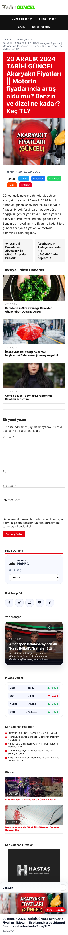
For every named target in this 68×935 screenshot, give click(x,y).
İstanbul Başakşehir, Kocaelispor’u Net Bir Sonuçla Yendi (31, 752)
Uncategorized (24, 39)
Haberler (8, 39)
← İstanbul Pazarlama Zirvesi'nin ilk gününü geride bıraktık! (15, 251)
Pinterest (25, 185)
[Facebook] (9, 603)
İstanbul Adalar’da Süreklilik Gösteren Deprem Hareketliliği (33, 738)
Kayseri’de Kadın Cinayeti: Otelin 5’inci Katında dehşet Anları (33, 759)
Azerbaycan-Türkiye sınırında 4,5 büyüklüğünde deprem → (49, 251)
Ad (6, 471)
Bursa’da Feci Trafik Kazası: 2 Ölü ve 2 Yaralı (32, 732)
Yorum (8, 437)
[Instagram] (29, 603)
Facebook (38, 178)
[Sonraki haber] (57, 627)
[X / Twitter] (19, 603)
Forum (21, 26)
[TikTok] (50, 603)
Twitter (23, 178)
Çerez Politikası (41, 26)
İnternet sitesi (12, 500)
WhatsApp (54, 178)
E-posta (9, 485)
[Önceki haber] (49, 627)
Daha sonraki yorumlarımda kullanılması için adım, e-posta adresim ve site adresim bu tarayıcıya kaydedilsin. (33, 522)
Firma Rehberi (47, 18)
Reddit (12, 185)
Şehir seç (15, 570)
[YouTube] (40, 603)
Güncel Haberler (22, 18)
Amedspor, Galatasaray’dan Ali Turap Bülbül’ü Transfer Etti (33, 745)
